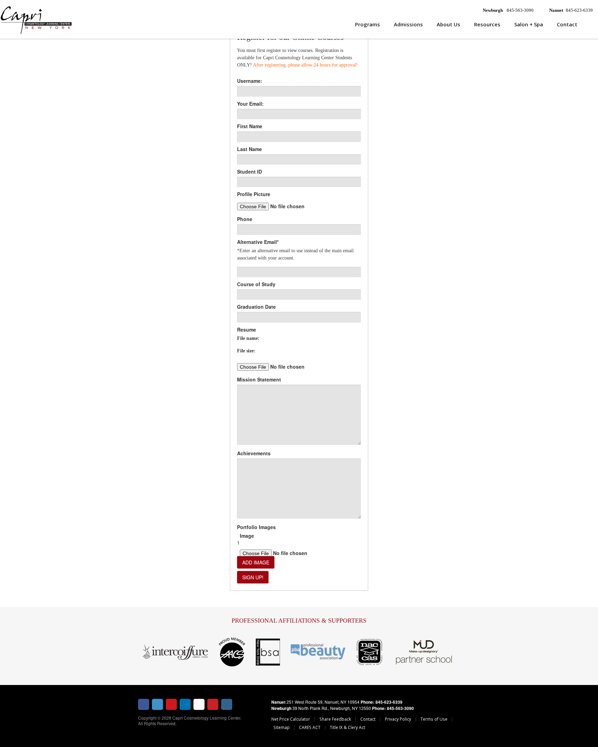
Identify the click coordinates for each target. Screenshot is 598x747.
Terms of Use (433, 719)
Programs (367, 24)
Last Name (249, 149)
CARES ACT (309, 727)
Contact (567, 24)
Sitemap (281, 727)
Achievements (254, 453)
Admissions (408, 24)
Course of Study (256, 284)
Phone (244, 219)
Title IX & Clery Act (347, 727)
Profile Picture (253, 194)
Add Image (255, 562)
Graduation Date (256, 306)
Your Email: (250, 103)
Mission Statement (259, 379)
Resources (487, 24)
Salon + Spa (528, 24)
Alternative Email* (258, 241)
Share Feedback (335, 719)
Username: (249, 80)
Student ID (249, 171)
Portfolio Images (256, 527)
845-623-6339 (579, 10)
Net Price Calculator (290, 719)
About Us (448, 24)
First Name (249, 126)
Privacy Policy (398, 719)
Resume (246, 329)
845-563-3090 (520, 10)
